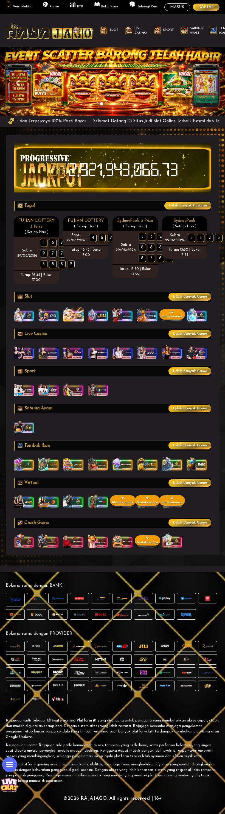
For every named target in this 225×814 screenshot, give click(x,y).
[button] (17, 81)
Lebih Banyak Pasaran (188, 205)
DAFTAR (206, 7)
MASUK (177, 7)
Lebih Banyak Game (190, 297)
